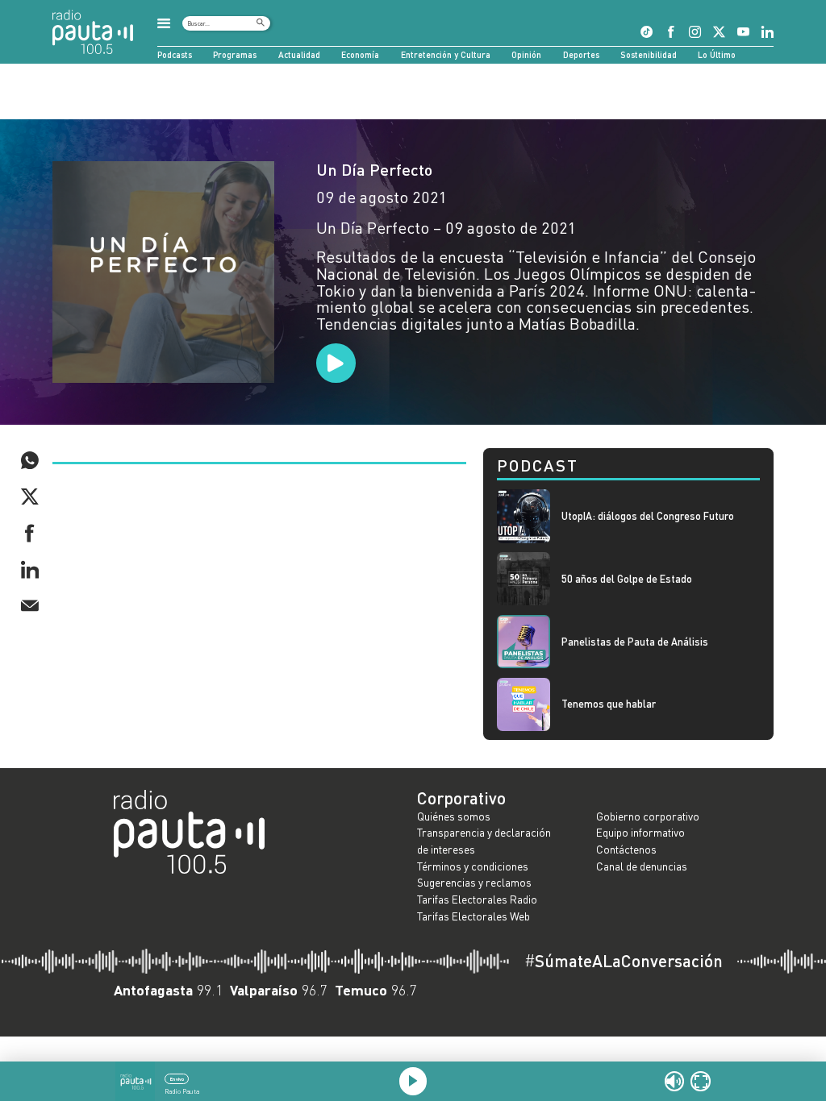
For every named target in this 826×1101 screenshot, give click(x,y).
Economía (360, 54)
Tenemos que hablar (608, 704)
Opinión (526, 54)
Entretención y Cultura (445, 54)
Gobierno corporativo (647, 816)
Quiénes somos (453, 816)
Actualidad (299, 54)
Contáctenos (626, 849)
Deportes (581, 54)
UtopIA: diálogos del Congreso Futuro (647, 516)
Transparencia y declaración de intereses (484, 840)
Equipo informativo (640, 832)
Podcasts (174, 54)
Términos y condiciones (472, 866)
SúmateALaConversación (623, 961)
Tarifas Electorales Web (473, 916)
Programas (235, 54)
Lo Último (717, 54)
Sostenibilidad (648, 54)
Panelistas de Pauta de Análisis (634, 642)
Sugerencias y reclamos (474, 882)
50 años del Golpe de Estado (626, 579)
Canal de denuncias (641, 866)
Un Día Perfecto (374, 169)
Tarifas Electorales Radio (477, 899)
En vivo (177, 1079)
